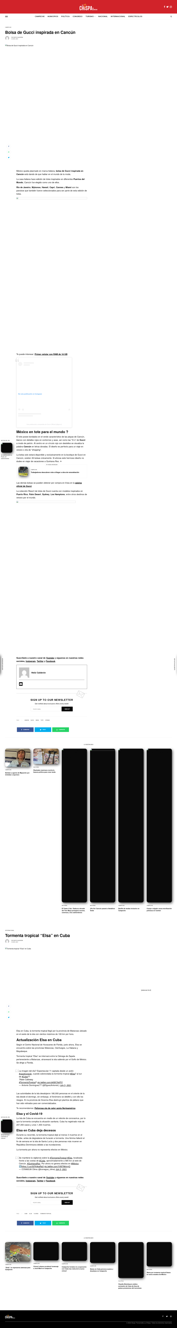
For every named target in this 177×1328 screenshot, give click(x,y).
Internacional (9, 930)
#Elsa (72, 1073)
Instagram (31, 661)
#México (75, 1163)
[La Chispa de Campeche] (88, 6)
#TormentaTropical (27, 1082)
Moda (37, 720)
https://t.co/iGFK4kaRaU (33, 1166)
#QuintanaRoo (33, 1163)
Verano (47, 720)
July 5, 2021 (65, 1085)
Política (121, 1281)
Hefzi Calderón (18, 37)
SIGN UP (67, 709)
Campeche (8, 27)
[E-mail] (21, 684)
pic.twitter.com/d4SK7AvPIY (50, 1082)
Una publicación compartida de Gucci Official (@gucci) (44, 424)
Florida (36, 1213)
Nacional (36, 767)
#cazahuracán (25, 1073)
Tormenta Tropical (45, 1213)
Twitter (40, 661)
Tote (42, 720)
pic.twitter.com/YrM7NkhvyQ (57, 1166)
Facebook (50, 661)
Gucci (32, 720)
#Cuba (25, 1076)
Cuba (25, 1213)
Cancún (26, 720)
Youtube (50, 657)
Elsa (30, 1213)
